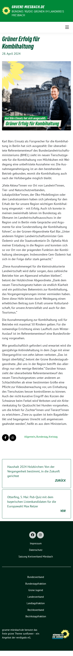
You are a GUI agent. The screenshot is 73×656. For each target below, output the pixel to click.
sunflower (28, 633)
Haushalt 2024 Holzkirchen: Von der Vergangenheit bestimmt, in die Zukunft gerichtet (36, 473)
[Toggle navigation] (67, 27)
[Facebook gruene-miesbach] (32, 535)
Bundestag (42, 436)
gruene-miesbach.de (28, 7)
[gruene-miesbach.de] (6, 10)
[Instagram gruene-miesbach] (40, 535)
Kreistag (53, 436)
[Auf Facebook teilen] (5, 437)
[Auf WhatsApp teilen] (12, 437)
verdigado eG (23, 637)
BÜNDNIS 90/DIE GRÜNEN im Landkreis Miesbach (38, 13)
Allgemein (29, 436)
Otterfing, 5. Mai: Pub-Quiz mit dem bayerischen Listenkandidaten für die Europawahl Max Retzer (36, 504)
